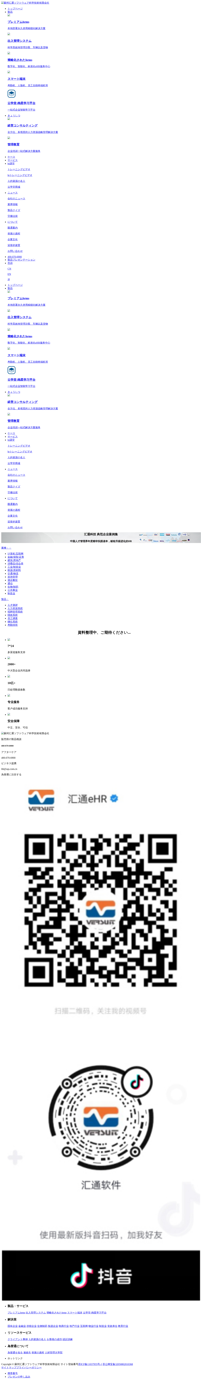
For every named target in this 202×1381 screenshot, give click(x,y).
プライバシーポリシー (29, 1367)
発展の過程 (14, 233)
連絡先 (27, 1352)
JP (9, 279)
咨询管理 (13, 576)
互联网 (84, 1326)
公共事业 (13, 590)
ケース (11, 157)
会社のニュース (16, 198)
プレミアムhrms (16, 1312)
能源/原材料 (14, 570)
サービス (13, 160)
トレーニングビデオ (19, 169)
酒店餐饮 (13, 580)
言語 (10, 263)
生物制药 (42, 1326)
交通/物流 (13, 573)
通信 (10, 583)
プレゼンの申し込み (19, 1376)
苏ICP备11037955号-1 (90, 1364)
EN (9, 274)
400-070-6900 (15, 256)
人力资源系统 (15, 608)
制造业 (11, 593)
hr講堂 (11, 163)
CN (9, 268)
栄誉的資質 (14, 245)
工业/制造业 (14, 567)
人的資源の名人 (16, 181)
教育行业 (123, 1326)
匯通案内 (13, 227)
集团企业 (53, 1326)
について (13, 222)
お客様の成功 (54, 1339)
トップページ (15, 8)
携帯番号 (13, 1373)
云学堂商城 (14, 187)
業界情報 (13, 204)
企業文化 (13, 239)
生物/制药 (13, 586)
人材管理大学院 (53, 1352)
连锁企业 (32, 1326)
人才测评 (13, 605)
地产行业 (74, 1326)
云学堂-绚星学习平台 (95, 1312)
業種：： (6, 547)
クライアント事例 (18, 1339)
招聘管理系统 (15, 611)
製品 (10, 12)
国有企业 (13, 1326)
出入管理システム (36, 1312)
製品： (5, 599)
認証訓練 (67, 1339)
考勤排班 (13, 625)
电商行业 (64, 1326)
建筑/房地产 (14, 560)
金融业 (22, 1326)
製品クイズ (14, 210)
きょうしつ (14, 115)
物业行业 (93, 1326)
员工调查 (13, 618)
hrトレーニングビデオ (20, 175)
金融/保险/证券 (16, 557)
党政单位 (112, 1326)
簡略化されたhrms (57, 1312)
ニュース (13, 192)
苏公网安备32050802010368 (118, 1364)
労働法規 (13, 216)
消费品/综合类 (15, 563)
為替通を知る (15, 1352)
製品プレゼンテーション (21, 259)
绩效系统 (13, 615)
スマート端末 (74, 1312)
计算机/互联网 (15, 553)
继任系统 (13, 621)
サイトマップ (8, 1367)
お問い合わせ (15, 251)
